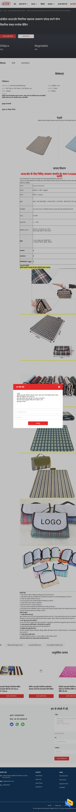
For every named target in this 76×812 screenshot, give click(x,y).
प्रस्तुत (38, 423)
